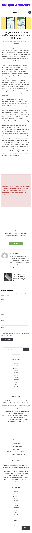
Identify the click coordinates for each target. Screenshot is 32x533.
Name (3, 314)
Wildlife (16, 384)
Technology (16, 43)
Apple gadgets (8, 233)
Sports (16, 377)
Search (16, 525)
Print (17, 243)
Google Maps (24, 233)
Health (16, 370)
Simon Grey (12, 41)
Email (3, 321)
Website (3, 327)
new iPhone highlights (11, 235)
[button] (16, 12)
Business (16, 363)
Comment (4, 300)
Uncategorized (16, 382)
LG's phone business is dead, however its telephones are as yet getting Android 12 (19, 277)
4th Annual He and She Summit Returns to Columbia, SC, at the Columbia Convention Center (16, 473)
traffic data (23, 235)
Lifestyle (16, 373)
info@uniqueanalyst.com (18, 454)
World (16, 386)
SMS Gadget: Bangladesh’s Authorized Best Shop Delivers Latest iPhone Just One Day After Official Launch (16, 407)
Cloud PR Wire (16, 366)
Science (16, 375)
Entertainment (16, 368)
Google (16, 233)
